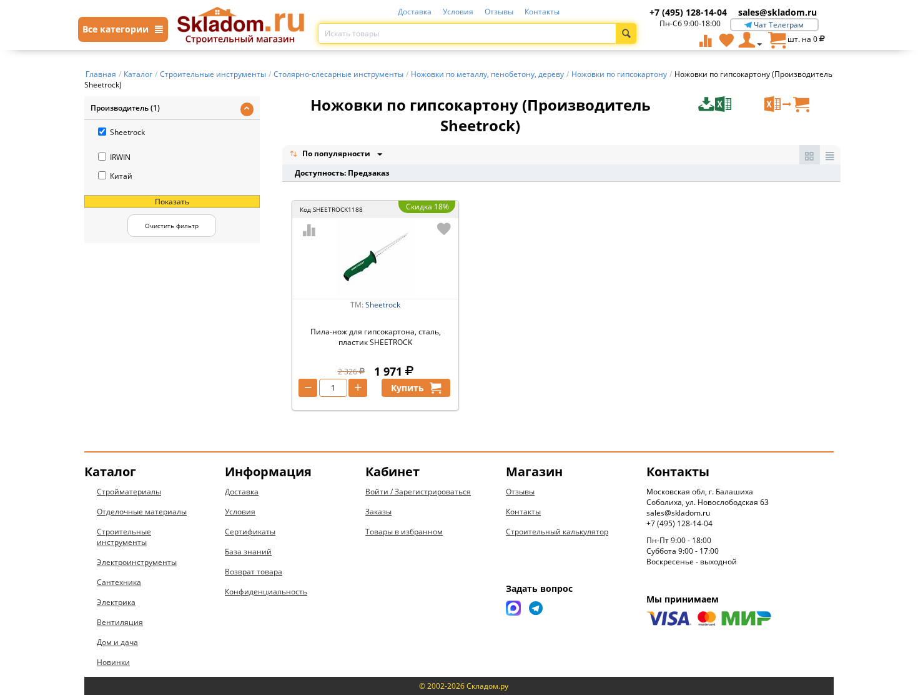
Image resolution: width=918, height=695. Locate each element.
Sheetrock (127, 132)
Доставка (415, 11)
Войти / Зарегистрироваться (418, 491)
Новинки (113, 662)
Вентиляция (120, 622)
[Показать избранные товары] (726, 40)
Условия (458, 11)
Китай (121, 176)
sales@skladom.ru (777, 12)
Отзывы (499, 11)
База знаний (248, 551)
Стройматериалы (129, 491)
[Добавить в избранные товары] (444, 229)
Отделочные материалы (142, 511)
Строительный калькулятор (557, 531)
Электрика (116, 602)
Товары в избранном (404, 531)
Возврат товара (253, 571)
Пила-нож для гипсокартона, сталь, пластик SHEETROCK (375, 337)
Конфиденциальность (266, 591)
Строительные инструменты (124, 537)
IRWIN (120, 157)
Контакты (542, 11)
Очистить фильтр (172, 225)
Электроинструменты (137, 562)
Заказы (378, 511)
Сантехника (119, 582)
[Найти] (626, 33)
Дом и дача (117, 642)
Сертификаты (250, 531)
